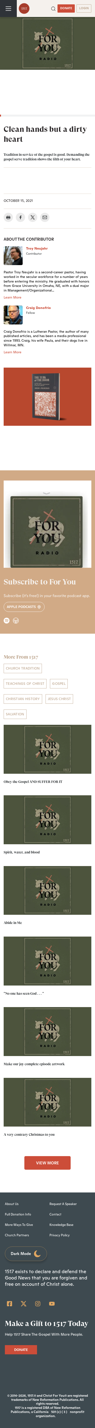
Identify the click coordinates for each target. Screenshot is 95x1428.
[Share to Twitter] (32, 217)
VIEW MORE (47, 1163)
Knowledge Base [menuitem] (61, 1225)
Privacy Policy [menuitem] (59, 1235)
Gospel (59, 683)
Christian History (23, 699)
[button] (53, 8)
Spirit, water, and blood (22, 852)
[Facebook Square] (9, 1303)
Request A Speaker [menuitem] (63, 1204)
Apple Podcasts (22, 607)
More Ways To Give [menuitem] (19, 1225)
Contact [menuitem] (55, 1214)
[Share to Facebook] (20, 217)
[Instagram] (37, 1303)
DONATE (66, 8)
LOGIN (84, 8)
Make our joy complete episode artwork (34, 1064)
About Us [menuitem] (12, 1204)
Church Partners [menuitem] (17, 1235)
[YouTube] (52, 1303)
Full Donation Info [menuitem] (18, 1214)
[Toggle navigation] (8, 8)
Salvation (15, 714)
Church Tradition (23, 668)
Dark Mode (21, 1253)
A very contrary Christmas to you (29, 1134)
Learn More (12, 297)
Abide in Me (13, 923)
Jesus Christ (59, 699)
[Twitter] (23, 1303)
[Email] (44, 217)
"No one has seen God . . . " (24, 993)
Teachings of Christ (25, 683)
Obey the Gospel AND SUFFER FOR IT (33, 782)
